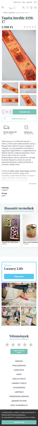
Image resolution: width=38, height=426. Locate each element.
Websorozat (17, 2)
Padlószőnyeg (19, 365)
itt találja (31, 417)
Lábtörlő (19, 392)
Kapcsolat (29, 2)
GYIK (35, 2)
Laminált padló (19, 383)
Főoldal (5, 13)
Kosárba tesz (24, 112)
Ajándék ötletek (19, 401)
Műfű (19, 374)
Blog (23, 2)
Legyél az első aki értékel (19, 351)
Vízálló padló (19, 379)
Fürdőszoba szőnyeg (19, 396)
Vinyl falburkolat (19, 405)
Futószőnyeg (19, 387)
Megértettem (19, 422)
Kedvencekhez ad (19, 119)
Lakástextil (11, 13)
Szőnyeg (19, 361)
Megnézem (19, 276)
